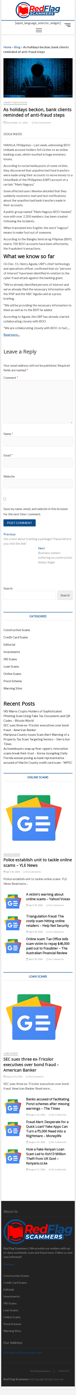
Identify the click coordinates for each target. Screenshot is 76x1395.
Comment (10, 377)
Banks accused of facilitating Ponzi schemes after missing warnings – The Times (48, 1104)
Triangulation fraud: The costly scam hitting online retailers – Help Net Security (47, 921)
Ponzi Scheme (12, 681)
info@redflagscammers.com (24, 1352)
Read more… (11, 334)
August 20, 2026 (13, 1076)
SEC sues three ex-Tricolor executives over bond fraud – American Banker (31, 1064)
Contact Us (64, 1370)
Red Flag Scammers (40, 1371)
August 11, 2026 (36, 1169)
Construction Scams (16, 630)
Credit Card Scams (15, 102)
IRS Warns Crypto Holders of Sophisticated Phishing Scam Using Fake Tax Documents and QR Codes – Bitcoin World (36, 715)
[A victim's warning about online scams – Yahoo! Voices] (12, 901)
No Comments (42, 122)
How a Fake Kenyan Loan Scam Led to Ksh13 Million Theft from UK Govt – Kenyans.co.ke (46, 1156)
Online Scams (12, 673)
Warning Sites (12, 688)
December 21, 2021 (17, 122)
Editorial (9, 644)
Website (9, 476)
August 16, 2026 (36, 1114)
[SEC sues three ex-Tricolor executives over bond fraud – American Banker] (38, 1017)
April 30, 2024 (12, 871)
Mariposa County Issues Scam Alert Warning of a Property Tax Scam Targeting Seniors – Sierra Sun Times (36, 739)
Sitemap (8, 1264)
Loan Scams (11, 666)
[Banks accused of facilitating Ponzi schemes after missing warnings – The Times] (12, 1106)
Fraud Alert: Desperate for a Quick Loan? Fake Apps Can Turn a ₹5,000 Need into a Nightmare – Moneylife (47, 1129)
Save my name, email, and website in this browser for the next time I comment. (35, 511)
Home (7, 47)
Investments (11, 652)
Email (8, 455)
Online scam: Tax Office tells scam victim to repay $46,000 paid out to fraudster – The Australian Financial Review (48, 946)
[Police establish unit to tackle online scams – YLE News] (38, 817)
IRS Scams (10, 659)
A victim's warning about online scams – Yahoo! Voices (48, 896)
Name (8, 434)
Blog (17, 47)
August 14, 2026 (36, 1142)
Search (8, 588)
